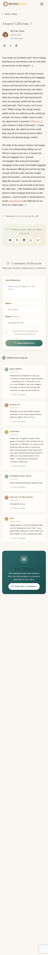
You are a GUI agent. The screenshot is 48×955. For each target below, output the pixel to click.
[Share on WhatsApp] (31, 240)
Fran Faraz (19, 31)
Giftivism (35, 121)
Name (9, 303)
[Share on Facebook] (4, 45)
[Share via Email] (38, 240)
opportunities (16, 200)
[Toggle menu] (42, 4)
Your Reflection (12, 280)
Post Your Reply (19, 394)
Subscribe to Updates (26, 586)
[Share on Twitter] (10, 45)
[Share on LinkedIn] (16, 45)
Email (12, 316)
